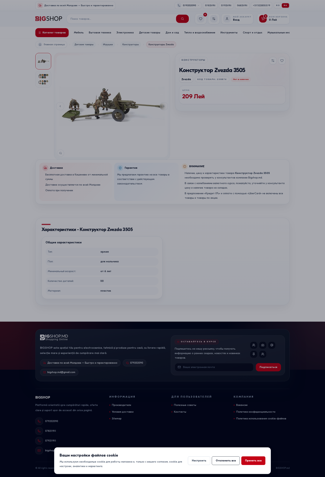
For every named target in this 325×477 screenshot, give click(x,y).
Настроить (199, 460)
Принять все (253, 460)
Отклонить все (226, 460)
